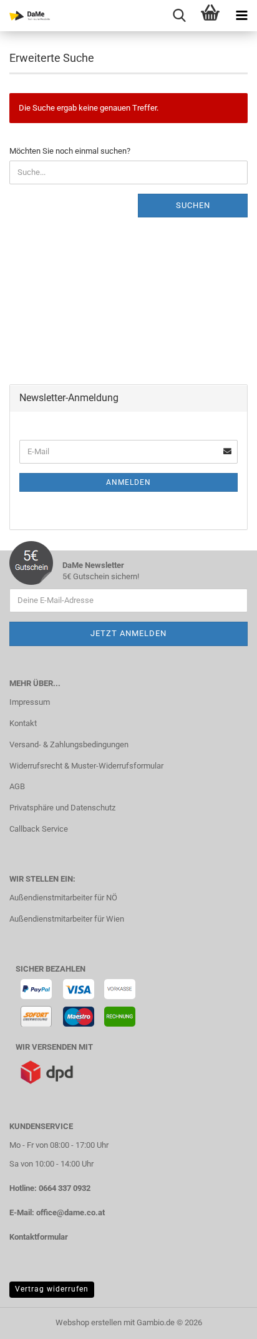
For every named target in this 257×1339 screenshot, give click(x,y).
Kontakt (23, 723)
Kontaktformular (38, 1237)
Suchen (193, 205)
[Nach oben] (222, 1320)
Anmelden (128, 482)
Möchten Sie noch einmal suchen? (69, 151)
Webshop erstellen (89, 1322)
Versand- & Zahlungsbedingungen (68, 744)
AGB (17, 786)
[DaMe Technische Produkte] (25, 15)
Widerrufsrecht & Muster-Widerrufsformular (86, 765)
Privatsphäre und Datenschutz (62, 807)
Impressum (29, 702)
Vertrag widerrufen (52, 1289)
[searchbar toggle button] (179, 15)
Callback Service (38, 829)
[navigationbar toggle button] (241, 15)
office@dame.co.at (70, 1212)
